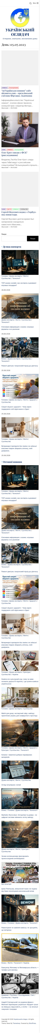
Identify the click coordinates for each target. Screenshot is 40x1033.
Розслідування (23, 995)
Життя (25, 276)
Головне (4, 276)
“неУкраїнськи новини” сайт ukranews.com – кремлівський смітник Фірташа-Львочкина (16, 93)
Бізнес (3, 359)
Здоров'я (32, 400)
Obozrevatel (4, 108)
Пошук (3, 234)
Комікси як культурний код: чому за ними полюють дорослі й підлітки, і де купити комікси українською (19, 681)
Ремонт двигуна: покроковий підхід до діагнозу (19, 366)
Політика (13, 995)
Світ (32, 995)
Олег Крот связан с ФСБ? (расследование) (14, 153)
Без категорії (6, 884)
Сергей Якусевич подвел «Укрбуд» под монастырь (18, 213)
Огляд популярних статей (11, 785)
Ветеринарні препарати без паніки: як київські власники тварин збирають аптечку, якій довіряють (19, 448)
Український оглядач (20, 32)
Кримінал (5, 995)
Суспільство (6, 278)
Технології (16, 278)
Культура (26, 672)
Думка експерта (15, 276)
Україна (15, 674)
